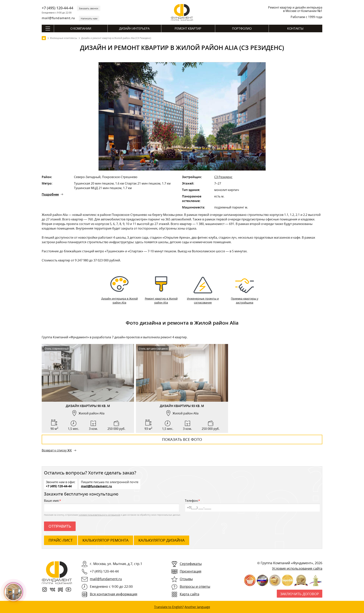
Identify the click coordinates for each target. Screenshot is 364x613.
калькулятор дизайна (161, 540)
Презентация (190, 571)
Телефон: (192, 501)
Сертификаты (191, 563)
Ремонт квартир (188, 28)
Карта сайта (189, 594)
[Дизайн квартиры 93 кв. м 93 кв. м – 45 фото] (182, 373)
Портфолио (242, 28)
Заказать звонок (88, 8)
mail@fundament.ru (58, 18)
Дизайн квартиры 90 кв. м (88, 406)
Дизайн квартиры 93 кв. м (182, 406)
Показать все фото (182, 439)
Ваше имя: (52, 501)
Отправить (60, 526)
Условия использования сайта (297, 568)
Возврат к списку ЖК (57, 450)
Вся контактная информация (113, 594)
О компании (80, 28)
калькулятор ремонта (105, 540)
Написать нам (89, 18)
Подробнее (50, 194)
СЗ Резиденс (223, 177)
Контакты (295, 28)
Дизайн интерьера (134, 28)
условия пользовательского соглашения (99, 514)
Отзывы (186, 579)
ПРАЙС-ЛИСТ (61, 540)
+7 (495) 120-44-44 (57, 8)
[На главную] (44, 38)
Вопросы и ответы (195, 586)
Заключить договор (299, 594)
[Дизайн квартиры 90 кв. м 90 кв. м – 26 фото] (88, 373)
